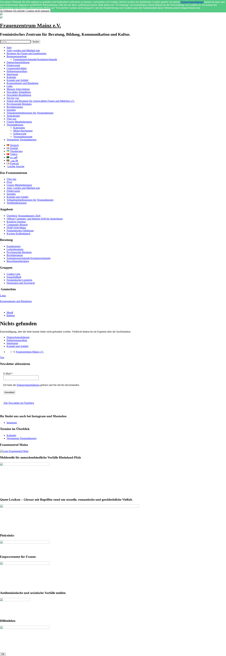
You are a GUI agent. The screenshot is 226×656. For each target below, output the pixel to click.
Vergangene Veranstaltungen (21, 139)
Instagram (12, 422)
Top (2, 357)
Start (9, 47)
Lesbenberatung (15, 249)
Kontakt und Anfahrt (17, 80)
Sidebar (11, 315)
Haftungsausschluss (17, 71)
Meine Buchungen (23, 130)
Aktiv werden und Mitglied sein (23, 50)
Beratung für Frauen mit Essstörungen (26, 53)
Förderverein (13, 65)
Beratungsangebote (17, 56)
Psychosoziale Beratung (19, 104)
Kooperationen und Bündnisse (22, 83)
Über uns (11, 118)
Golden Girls (13, 274)
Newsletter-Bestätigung (19, 95)
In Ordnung (6, 10)
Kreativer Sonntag (16, 221)
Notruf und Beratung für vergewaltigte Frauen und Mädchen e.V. (41, 101)
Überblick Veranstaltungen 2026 (23, 215)
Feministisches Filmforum (20, 230)
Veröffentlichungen (17, 202)
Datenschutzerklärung (192, 1)
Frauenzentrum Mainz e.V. (30, 25)
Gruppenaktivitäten (17, 68)
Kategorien (19, 127)
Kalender (11, 77)
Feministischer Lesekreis (19, 280)
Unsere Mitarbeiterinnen (19, 121)
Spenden (11, 109)
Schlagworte (19, 133)
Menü (10, 312)
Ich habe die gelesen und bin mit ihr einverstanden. (41, 385)
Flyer (9, 182)
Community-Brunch (17, 224)
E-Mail (8, 373)
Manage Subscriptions (18, 89)
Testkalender (13, 115)
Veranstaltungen (15, 124)
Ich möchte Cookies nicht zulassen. (31, 10)
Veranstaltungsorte (22, 136)
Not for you (13, 98)
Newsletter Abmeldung (19, 92)
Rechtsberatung (15, 107)
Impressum (12, 74)
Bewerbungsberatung (18, 261)
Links (10, 86)
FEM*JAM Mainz (16, 227)
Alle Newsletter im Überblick (18, 403)
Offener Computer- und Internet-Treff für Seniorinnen (35, 218)
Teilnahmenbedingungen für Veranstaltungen (30, 112)
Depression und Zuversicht (21, 283)
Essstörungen (14, 246)
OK (2, 654)
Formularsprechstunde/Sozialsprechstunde (35, 59)
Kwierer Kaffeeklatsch (18, 233)
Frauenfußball (14, 277)
